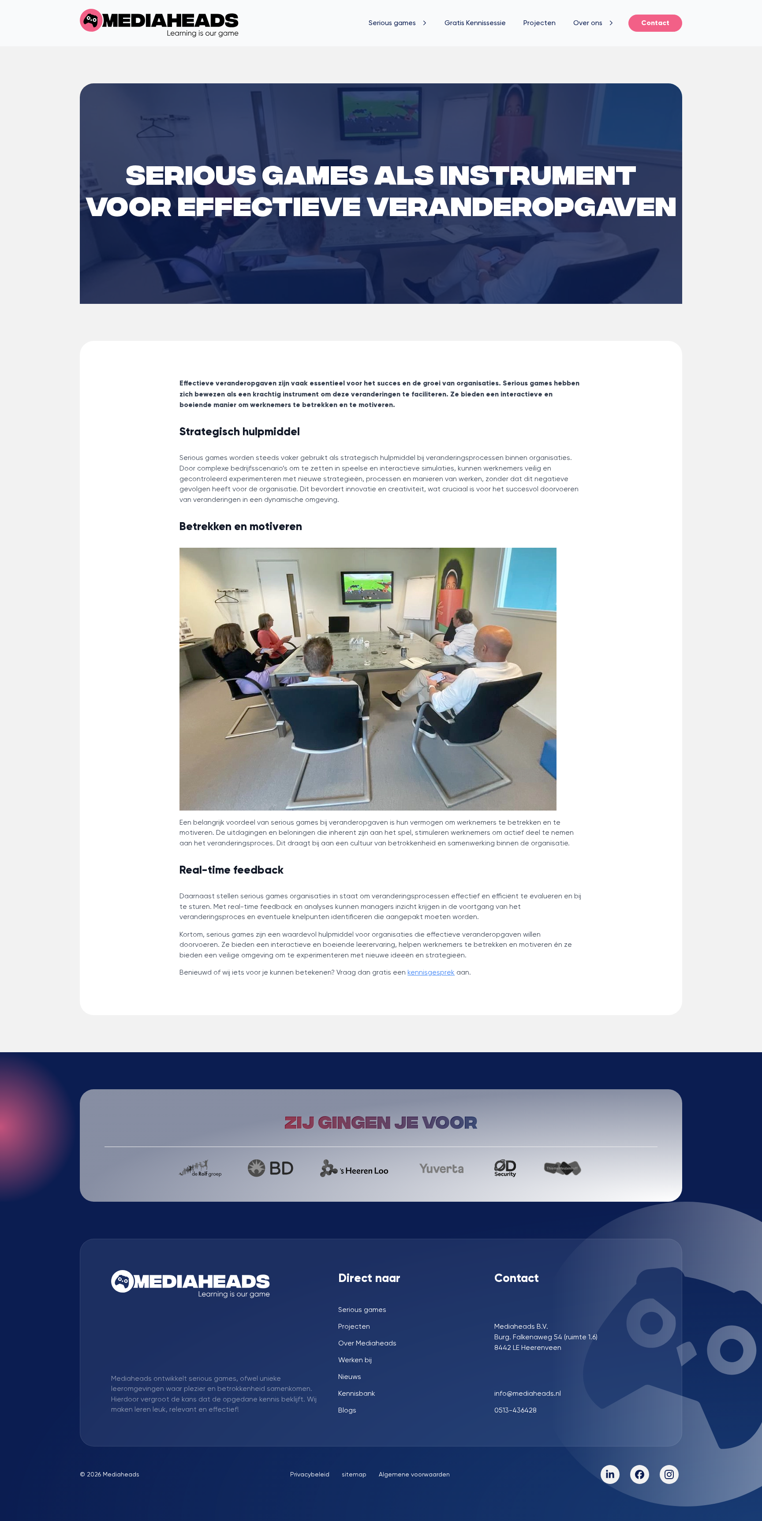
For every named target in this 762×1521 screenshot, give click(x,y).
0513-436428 (515, 1410)
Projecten (539, 23)
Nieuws (349, 1377)
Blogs (347, 1410)
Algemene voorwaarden (414, 1474)
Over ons (587, 23)
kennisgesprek (431, 972)
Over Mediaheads (367, 1343)
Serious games (392, 23)
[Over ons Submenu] (612, 23)
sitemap (354, 1474)
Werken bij (355, 1360)
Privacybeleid (309, 1474)
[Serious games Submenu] (426, 23)
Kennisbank (356, 1394)
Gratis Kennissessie (475, 23)
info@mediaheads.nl (527, 1394)
